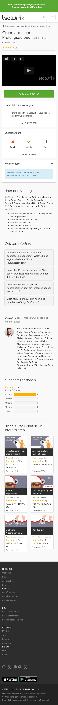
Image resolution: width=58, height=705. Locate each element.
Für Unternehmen (10, 611)
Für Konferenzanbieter (12, 620)
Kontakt (5, 585)
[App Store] (10, 679)
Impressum (32, 700)
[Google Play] (28, 679)
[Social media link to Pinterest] (15, 667)
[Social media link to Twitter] (9, 667)
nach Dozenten (9, 600)
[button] (29, 53)
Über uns (6, 573)
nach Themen (8, 592)
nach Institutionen (10, 596)
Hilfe (4, 650)
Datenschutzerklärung (12, 693)
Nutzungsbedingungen (34, 693)
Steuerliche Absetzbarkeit (14, 700)
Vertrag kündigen (10, 697)
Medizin (5, 631)
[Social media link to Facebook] (4, 667)
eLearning (6, 643)
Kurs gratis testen (29, 94)
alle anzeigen (29, 123)
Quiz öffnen (29, 154)
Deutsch (45, 700)
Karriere (6, 639)
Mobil (4, 654)
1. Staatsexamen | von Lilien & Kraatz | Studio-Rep (27, 26)
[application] (29, 70)
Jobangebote (8, 581)
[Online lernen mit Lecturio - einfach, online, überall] (13, 17)
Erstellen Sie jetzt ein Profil (19, 172)
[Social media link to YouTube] (20, 667)
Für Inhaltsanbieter (10, 616)
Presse (5, 577)
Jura (4, 635)
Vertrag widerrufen (28, 697)
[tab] (29, 258)
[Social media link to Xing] (25, 667)
